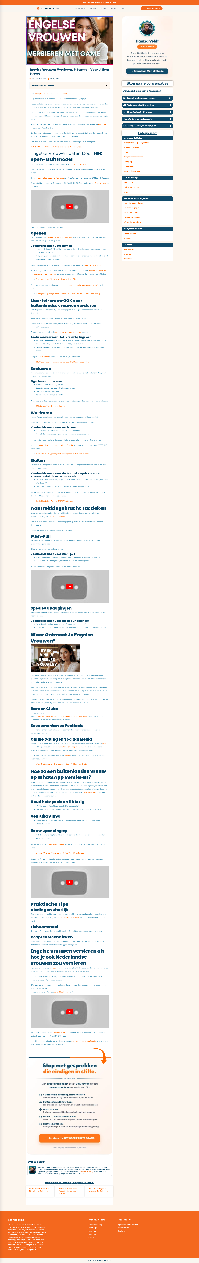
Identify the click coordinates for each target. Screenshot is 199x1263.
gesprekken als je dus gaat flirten (68, 332)
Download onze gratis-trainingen (142, 90)
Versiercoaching (80, 8)
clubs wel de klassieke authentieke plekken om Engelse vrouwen (62, 716)
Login (126, 192)
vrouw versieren (88, 792)
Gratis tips (93, 8)
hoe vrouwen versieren (56, 844)
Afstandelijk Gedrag (132, 222)
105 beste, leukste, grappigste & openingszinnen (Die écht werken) (62, 454)
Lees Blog (103, 8)
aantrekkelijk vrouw (62, 992)
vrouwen (55, 968)
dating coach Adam (42, 93)
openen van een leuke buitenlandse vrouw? (81, 285)
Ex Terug (127, 254)
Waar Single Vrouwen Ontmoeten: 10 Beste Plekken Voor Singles (61, 764)
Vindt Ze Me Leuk (131, 213)
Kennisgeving (16, 1219)
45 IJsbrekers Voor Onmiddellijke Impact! (52, 406)
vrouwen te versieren (79, 164)
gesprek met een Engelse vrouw (59, 237)
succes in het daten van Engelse (83, 1041)
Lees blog (92, 1231)
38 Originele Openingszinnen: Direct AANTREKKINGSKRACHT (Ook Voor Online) (68, 294)
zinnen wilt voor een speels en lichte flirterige (56, 445)
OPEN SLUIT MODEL (61, 1032)
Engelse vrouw (101, 183)
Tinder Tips (128, 182)
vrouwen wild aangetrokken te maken (49, 178)
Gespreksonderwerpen (133, 157)
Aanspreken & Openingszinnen (136, 143)
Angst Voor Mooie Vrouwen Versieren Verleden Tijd (56, 279)
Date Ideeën (129, 166)
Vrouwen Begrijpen (131, 208)
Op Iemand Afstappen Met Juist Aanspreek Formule (67, 1191)
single (67, 755)
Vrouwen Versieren (39, 79)
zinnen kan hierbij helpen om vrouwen (73, 747)
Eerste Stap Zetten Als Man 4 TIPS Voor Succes (54, 501)
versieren (102, 124)
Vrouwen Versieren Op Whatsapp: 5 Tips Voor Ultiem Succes (60, 853)
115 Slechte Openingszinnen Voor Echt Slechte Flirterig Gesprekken (62, 362)
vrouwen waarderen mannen (68, 917)
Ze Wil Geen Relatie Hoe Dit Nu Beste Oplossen (39, 1190)
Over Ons (113, 8)
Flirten (126, 152)
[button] (106, 85)
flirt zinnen (45, 357)
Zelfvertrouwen (130, 233)
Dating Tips (128, 162)
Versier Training (86, 1171)
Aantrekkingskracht (132, 171)
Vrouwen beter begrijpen (136, 198)
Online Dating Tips (131, 187)
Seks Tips (128, 259)
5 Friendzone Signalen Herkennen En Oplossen (98, 1190)
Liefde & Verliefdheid (132, 217)
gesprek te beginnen (93, 265)
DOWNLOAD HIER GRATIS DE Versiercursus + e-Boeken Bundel (56, 147)
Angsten (127, 238)
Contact (122, 8)
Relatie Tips (129, 249)
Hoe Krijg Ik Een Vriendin (133, 203)
